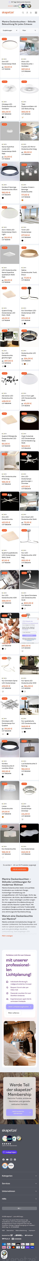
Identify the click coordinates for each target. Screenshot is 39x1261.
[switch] (4, 1257)
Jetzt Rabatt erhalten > (29, 635)
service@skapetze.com (33, 639)
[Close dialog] (38, 619)
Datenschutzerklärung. (29, 640)
